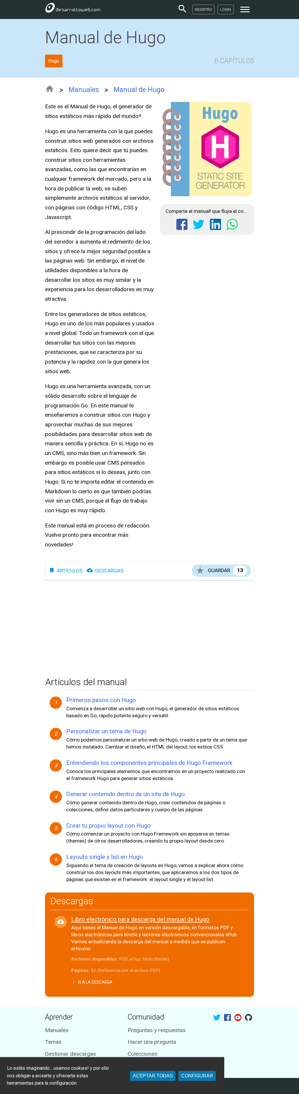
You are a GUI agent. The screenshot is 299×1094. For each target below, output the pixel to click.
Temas (53, 1042)
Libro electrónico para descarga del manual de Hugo (140, 919)
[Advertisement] (149, 627)
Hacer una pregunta (152, 1042)
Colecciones (142, 1053)
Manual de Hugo (139, 90)
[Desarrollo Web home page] (72, 9)
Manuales (84, 90)
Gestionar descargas (70, 1053)
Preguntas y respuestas (157, 1030)
